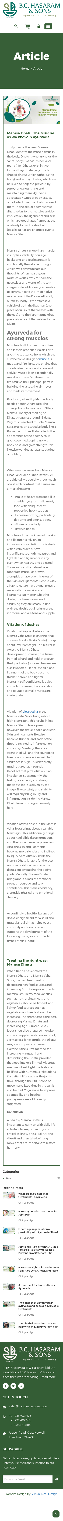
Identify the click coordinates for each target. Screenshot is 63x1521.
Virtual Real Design (45, 1494)
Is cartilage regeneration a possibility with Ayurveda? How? (38, 1231)
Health (33, 1178)
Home (25, 68)
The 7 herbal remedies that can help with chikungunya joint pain (38, 1325)
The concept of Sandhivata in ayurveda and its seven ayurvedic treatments (38, 1306)
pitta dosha (30, 711)
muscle (43, 359)
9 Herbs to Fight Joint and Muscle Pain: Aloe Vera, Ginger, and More (38, 1269)
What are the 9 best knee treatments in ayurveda (33, 1195)
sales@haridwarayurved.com (28, 1406)
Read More (48, 1377)
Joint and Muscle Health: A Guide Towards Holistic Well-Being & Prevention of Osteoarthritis (38, 1250)
